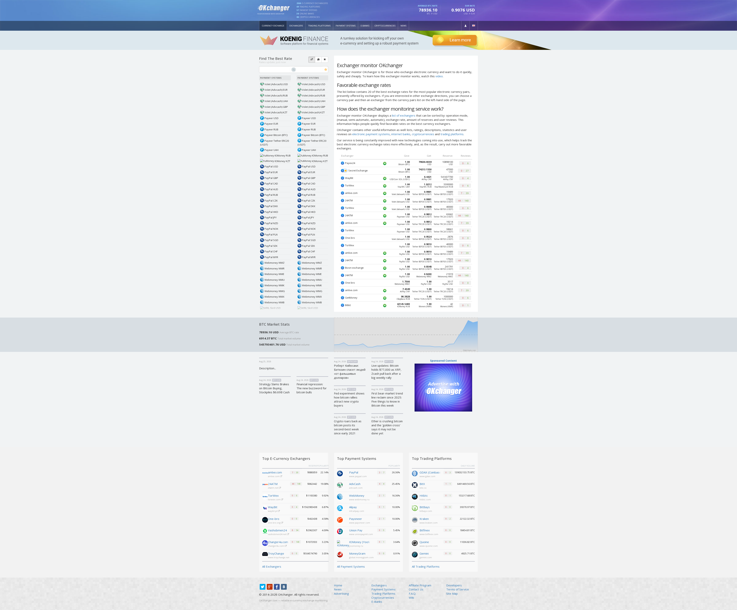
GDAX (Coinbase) (430, 472)
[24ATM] (265, 485)
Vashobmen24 (277, 530)
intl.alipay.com (356, 511)
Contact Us (416, 589)
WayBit (272, 507)
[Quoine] (415, 543)
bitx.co (423, 487)
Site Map (452, 593)
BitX (422, 484)
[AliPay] (340, 508)
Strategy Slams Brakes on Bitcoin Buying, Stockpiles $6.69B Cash (274, 388)
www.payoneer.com (359, 522)
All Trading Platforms (426, 566)
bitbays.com (426, 511)
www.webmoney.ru (359, 499)
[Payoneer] (340, 519)
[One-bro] (265, 520)
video (439, 76)
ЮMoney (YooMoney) (359, 542)
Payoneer (355, 518)
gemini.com (426, 557)
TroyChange (276, 553)
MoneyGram (357, 553)
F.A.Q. (412, 593)
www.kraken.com (429, 522)
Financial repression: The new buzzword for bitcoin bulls (312, 388)
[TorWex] (265, 497)
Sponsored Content (443, 360)
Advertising (341, 593)
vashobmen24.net (277, 534)
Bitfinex (425, 530)
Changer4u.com (278, 542)
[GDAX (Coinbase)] (415, 473)
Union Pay (355, 530)
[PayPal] (340, 473)
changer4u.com (276, 545)
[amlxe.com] (265, 473)
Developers (454, 585)
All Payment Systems (351, 566)
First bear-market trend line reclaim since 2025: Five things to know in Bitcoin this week (387, 399)
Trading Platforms (319, 25)
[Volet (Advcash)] (340, 485)
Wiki (411, 597)
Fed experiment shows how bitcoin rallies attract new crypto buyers (349, 399)
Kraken (424, 518)
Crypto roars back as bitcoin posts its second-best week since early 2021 (347, 427)
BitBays (425, 507)
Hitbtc (424, 495)
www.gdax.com (427, 476)
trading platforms (452, 134)
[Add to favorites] (325, 70)
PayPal (353, 472)
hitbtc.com (425, 499)
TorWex (273, 495)
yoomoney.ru (356, 545)
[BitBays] (415, 508)
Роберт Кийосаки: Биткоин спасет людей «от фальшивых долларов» (349, 372)
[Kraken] (415, 519)
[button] (465, 26)
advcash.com (356, 487)
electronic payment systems (371, 134)
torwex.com (274, 499)
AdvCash (354, 484)
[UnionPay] (340, 531)
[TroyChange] (265, 554)
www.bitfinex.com (429, 534)
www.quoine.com (429, 545)
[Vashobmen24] (265, 531)
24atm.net (273, 487)
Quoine (424, 542)
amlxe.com (275, 472)
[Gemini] (415, 554)
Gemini (424, 553)
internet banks (400, 134)
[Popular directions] (318, 60)
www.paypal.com (358, 476)
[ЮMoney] (343, 543)
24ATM (273, 484)
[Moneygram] (340, 554)
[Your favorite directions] (324, 60)
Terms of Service (457, 589)
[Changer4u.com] (265, 543)
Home (338, 585)
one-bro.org (274, 522)
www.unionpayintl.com (361, 534)
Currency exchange (273, 25)
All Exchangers (271, 566)
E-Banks (365, 25)
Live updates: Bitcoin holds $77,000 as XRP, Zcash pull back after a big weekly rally (386, 372)
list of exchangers (403, 115)
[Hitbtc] (415, 496)
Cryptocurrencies (384, 25)
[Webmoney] (340, 496)
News (403, 25)
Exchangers (296, 25)
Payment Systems (345, 25)
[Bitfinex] (415, 531)
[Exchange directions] (311, 60)
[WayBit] (265, 508)
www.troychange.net (279, 557)
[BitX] (415, 485)
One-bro (273, 518)
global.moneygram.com (361, 557)
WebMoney (356, 495)
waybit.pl (273, 511)
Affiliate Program (420, 585)
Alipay (353, 507)
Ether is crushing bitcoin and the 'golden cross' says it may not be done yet (387, 427)
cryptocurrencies (423, 134)
